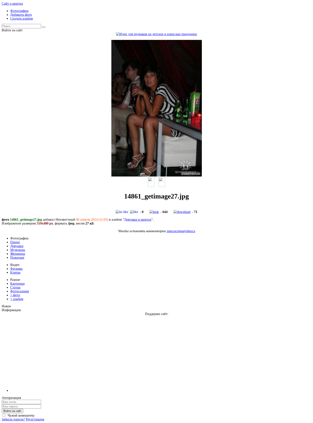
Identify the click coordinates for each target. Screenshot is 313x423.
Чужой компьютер (20, 415)
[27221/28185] (162, 186)
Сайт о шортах (12, 3)
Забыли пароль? (13, 419)
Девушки (16, 246)
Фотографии (19, 11)
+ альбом (16, 299)
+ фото (15, 295)
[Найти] (43, 27)
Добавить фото (21, 14)
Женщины (17, 253)
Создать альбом (21, 18)
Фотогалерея (19, 291)
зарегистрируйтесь (181, 231)
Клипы (15, 272)
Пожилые (17, 257)
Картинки (17, 283)
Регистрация (35, 419)
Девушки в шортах (137, 219)
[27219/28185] (151, 186)
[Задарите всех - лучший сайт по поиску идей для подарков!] (156, 34)
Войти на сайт (12, 411)
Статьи (15, 287)
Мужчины (17, 250)
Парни (15, 242)
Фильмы (16, 268)
